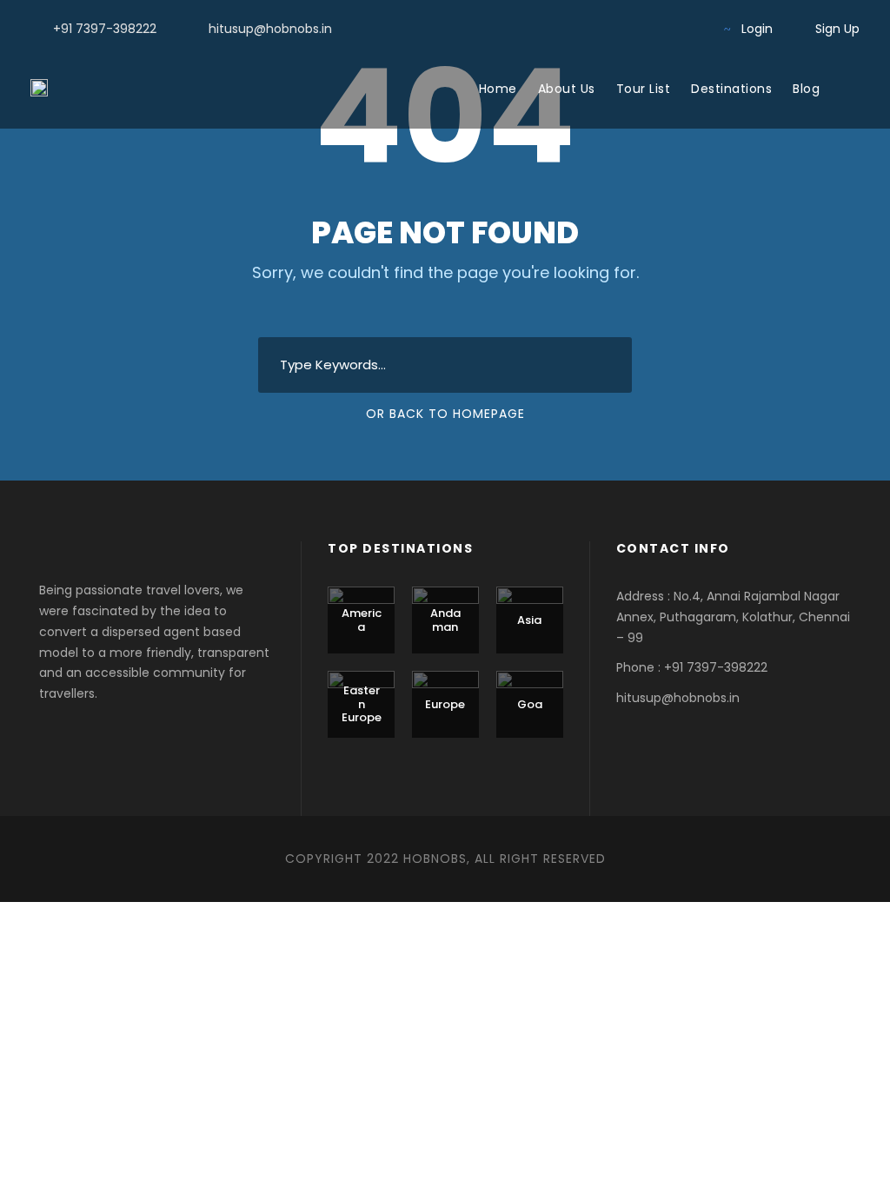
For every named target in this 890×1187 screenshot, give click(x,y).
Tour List (643, 88)
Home (498, 88)
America (362, 620)
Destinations (731, 88)
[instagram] (691, 28)
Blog (806, 88)
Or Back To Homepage (445, 413)
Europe (445, 704)
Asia (529, 620)
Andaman (445, 620)
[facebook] (608, 28)
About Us (566, 88)
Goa (529, 704)
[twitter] (663, 28)
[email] (580, 28)
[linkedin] (636, 28)
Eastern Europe (362, 704)
